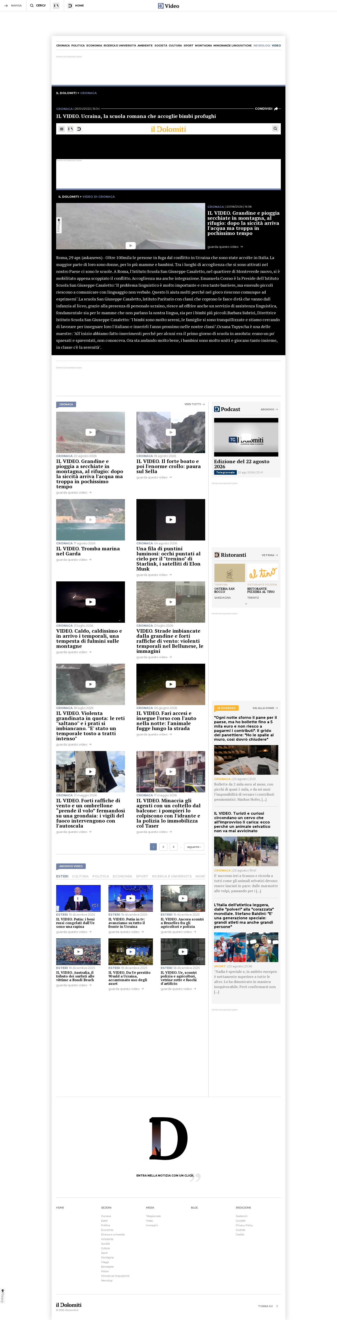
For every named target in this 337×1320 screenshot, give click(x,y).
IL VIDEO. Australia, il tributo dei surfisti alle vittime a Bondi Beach (75, 976)
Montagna (203, 45)
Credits (240, 1234)
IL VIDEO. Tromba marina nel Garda (88, 551)
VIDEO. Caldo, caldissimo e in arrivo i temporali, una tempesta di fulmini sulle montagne (89, 638)
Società (161, 45)
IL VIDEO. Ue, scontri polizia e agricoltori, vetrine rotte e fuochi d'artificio (179, 978)
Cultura (175, 45)
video (276, 45)
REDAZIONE (243, 1207)
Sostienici (242, 1216)
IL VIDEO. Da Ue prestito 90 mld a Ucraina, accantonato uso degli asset (129, 978)
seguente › (194, 847)
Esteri (62, 876)
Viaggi (105, 1262)
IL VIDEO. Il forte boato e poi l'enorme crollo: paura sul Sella (168, 466)
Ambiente (145, 45)
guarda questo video (71, 492)
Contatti (241, 1220)
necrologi (262, 45)
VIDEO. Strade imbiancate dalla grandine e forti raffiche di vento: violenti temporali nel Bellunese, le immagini (169, 640)
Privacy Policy (244, 1225)
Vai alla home (263, 708)
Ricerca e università (120, 45)
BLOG (194, 1207)
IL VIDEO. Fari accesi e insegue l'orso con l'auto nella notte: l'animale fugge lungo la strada (166, 720)
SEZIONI (106, 1207)
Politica (78, 45)
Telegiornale (225, 472)
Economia (94, 45)
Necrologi (107, 1280)
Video (149, 1220)
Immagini (152, 1225)
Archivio (267, 409)
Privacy (2, 1297)
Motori (105, 1271)
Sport (188, 45)
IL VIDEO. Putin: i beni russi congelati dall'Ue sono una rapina (75, 923)
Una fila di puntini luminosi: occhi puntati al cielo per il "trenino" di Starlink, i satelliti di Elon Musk (168, 558)
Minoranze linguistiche (232, 45)
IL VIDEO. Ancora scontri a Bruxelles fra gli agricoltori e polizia (182, 923)
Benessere (107, 1266)
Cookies (240, 1229)
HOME (60, 1207)
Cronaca (63, 45)
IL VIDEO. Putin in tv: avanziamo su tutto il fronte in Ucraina (126, 923)
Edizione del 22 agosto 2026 (241, 464)
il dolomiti (66, 93)
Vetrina (268, 555)
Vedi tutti (193, 404)
